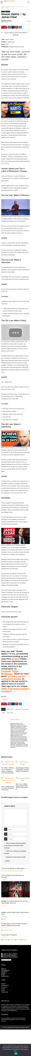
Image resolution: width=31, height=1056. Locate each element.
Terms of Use (5, 976)
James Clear (10, 712)
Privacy (3, 974)
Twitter (15, 671)
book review (25, 709)
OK (16, 1053)
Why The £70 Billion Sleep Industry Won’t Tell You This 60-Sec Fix (22, 786)
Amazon (15, 659)
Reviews (8, 6)
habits (3, 712)
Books (13, 6)
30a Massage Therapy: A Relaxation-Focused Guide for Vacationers (22, 769)
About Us (3, 968)
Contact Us (4, 971)
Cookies (3, 973)
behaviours (18, 709)
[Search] (28, 2)
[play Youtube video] (15, 110)
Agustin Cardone (6, 21)
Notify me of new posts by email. (15, 857)
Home (3, 6)
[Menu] (2, 2)
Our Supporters (5, 970)
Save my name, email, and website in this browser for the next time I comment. (15, 845)
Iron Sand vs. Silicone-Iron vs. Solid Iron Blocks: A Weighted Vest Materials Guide (7, 770)
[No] (29, 1050)
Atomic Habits (10, 709)
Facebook (5, 671)
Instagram (8, 674)
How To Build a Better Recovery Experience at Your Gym (7, 788)
